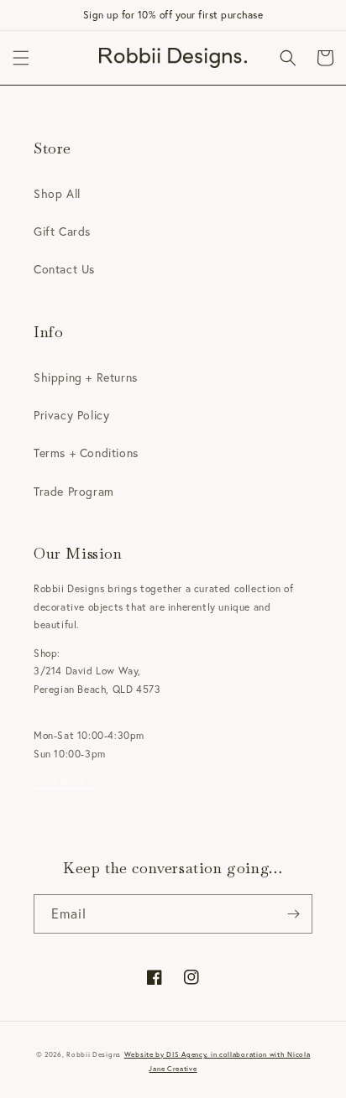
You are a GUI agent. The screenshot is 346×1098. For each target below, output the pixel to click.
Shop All (57, 193)
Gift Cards (62, 231)
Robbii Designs (93, 1054)
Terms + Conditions (86, 453)
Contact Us (64, 269)
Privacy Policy (71, 415)
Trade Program (74, 491)
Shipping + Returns (86, 377)
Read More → (66, 781)
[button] (21, 57)
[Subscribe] (293, 914)
